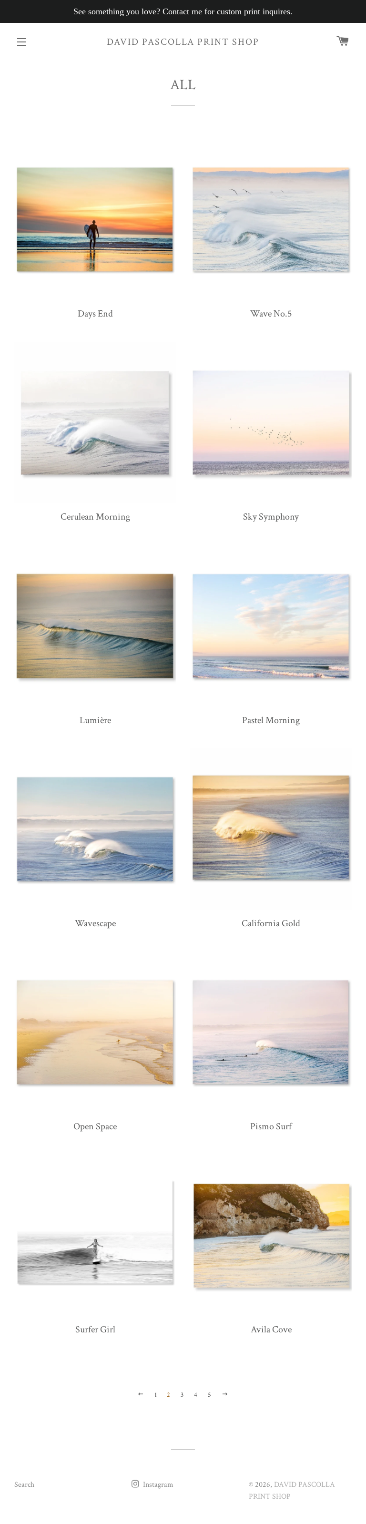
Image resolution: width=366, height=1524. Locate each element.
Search (24, 1485)
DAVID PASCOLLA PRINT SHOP (183, 42)
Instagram (157, 1485)
